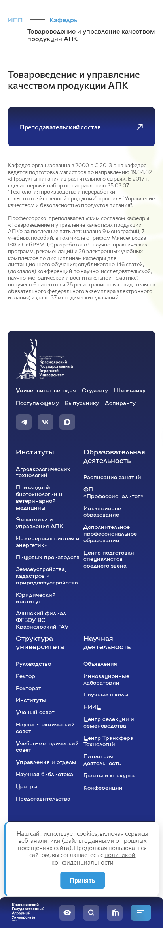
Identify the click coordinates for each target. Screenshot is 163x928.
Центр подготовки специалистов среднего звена (108, 559)
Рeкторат (28, 688)
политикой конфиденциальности (93, 858)
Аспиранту (120, 403)
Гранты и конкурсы (110, 775)
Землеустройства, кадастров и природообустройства (47, 575)
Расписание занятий (112, 477)
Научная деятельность (107, 642)
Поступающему (37, 403)
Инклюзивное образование (102, 511)
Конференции (103, 787)
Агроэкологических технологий (43, 471)
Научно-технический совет (45, 727)
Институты (35, 451)
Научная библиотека (44, 774)
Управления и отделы (46, 761)
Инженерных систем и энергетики (48, 541)
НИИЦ (92, 706)
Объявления (100, 663)
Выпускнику (82, 403)
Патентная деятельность (102, 759)
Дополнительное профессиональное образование (110, 533)
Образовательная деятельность (114, 455)
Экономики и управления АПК (39, 522)
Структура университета (40, 642)
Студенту (95, 390)
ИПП (15, 19)
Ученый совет (35, 712)
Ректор (25, 675)
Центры (27, 786)
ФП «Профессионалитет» (113, 492)
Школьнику (130, 390)
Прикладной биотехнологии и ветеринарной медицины (39, 497)
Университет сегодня (46, 390)
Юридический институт (36, 597)
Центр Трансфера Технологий (108, 740)
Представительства (43, 798)
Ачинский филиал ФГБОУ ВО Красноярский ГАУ (42, 619)
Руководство (33, 663)
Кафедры (64, 19)
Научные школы (106, 694)
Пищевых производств (48, 557)
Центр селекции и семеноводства (108, 721)
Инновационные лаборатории (106, 678)
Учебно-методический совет (47, 746)
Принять (82, 880)
